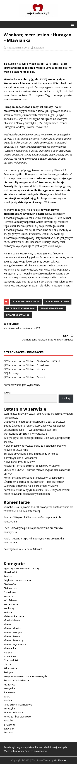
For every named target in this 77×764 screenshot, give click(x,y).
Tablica (8, 700)
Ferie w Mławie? (33, 549)
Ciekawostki (10, 588)
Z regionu (9, 724)
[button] (72, 24)
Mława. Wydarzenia (15, 644)
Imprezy (8, 596)
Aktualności (10, 572)
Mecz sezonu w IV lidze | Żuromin (26, 377)
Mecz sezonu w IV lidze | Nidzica (26, 369)
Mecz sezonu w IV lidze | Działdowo (28, 365)
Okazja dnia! (11, 660)
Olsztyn (8, 664)
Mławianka (10, 648)
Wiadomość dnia (13, 712)
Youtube (8, 720)
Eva (6, 517)
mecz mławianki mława (20, 308)
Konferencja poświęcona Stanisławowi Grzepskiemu (34, 477)
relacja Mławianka (17, 315)
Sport (7, 696)
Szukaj (7, 392)
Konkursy (9, 608)
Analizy (8, 576)
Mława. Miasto (12, 628)
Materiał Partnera (14, 616)
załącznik (9, 728)
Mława (7, 624)
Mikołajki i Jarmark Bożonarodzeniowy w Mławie (32, 465)
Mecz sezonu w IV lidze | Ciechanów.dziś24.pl (33, 361)
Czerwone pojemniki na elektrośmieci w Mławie (31, 485)
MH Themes (60, 760)
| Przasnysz (14, 373)
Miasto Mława (12, 620)
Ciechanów (10, 584)
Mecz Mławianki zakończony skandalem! (27, 493)
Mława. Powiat (12, 636)
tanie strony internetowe (18, 704)
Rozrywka (9, 688)
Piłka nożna (10, 668)
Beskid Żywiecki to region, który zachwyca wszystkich (35, 425)
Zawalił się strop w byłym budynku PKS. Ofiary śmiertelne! (37, 490)
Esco (6, 528)
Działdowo (10, 592)
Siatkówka (9, 692)
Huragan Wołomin (57, 301)
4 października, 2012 (18, 47)
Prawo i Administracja (16, 680)
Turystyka (9, 708)
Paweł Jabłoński (12, 549)
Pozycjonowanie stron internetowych (25, 676)
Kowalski (39, 47)
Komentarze (11, 604)
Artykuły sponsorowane (17, 580)
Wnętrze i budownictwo (17, 716)
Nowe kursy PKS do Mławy (19, 461)
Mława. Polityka (13, 632)
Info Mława (10, 600)
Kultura (8, 612)
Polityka (8, 672)
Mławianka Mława (52, 308)
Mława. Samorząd (14, 640)
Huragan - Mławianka (26, 301)
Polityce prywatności (36, 751)
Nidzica (8, 652)
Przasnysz (9, 684)
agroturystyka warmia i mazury (21, 568)
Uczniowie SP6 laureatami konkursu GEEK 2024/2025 (34, 421)
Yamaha (8, 507)
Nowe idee (10, 656)
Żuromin (8, 732)
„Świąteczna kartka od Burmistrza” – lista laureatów (34, 481)
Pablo (7, 538)
